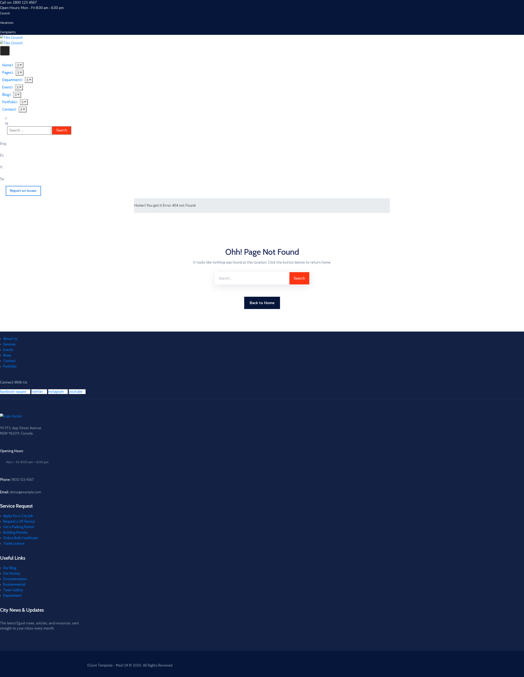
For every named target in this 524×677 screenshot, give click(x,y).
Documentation (15, 579)
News (7, 355)
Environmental (14, 584)
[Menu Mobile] (5, 50)
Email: (20, 492)
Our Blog (9, 568)
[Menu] (19, 65)
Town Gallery (13, 590)
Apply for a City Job (18, 516)
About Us (10, 339)
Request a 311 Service (19, 521)
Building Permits (15, 532)
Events (8, 350)
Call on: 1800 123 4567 (18, 2)
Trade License (13, 543)
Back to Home (262, 302)
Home (139, 205)
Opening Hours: (12, 451)
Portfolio (10, 366)
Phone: (17, 480)
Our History (11, 573)
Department (12, 595)
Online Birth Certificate (20, 538)
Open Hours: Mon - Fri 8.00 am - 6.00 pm (32, 8)
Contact (8, 109)
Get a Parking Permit (18, 527)
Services (9, 344)
